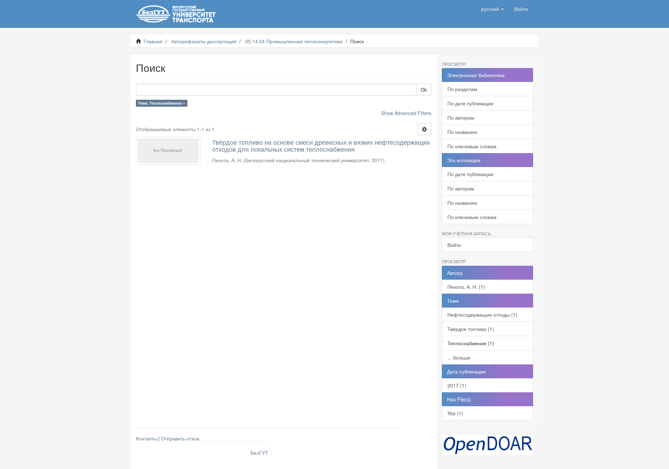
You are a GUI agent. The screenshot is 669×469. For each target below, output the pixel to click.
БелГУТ (259, 452)
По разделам (462, 88)
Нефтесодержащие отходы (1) (482, 314)
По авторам (460, 117)
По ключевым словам (472, 146)
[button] (492, 8)
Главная (153, 41)
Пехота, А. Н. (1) (466, 286)
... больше (458, 357)
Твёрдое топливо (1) (470, 328)
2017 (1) (456, 385)
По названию (462, 131)
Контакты (146, 438)
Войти (454, 244)
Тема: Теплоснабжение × (161, 103)
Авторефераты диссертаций (203, 41)
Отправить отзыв (180, 438)
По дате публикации (470, 103)
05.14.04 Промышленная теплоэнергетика (294, 41)
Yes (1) (455, 413)
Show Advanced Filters (406, 112)
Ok (424, 89)
